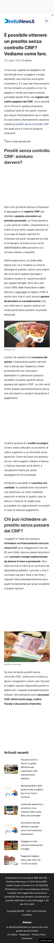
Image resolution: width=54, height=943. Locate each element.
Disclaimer (27, 938)
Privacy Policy (38, 934)
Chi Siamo (12, 934)
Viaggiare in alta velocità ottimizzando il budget (32, 845)
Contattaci (27, 914)
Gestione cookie (46, 941)
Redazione (24, 934)
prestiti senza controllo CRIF (32, 124)
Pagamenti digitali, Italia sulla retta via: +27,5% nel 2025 (31, 860)
